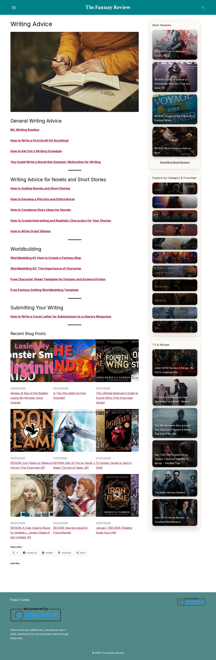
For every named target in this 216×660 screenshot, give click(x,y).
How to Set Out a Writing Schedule (36, 151)
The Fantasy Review (108, 7)
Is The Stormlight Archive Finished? (69, 395)
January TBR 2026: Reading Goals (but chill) (114, 530)
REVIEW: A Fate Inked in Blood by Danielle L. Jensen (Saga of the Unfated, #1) (30, 532)
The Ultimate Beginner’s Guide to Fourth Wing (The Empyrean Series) (117, 397)
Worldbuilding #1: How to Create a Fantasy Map (45, 258)
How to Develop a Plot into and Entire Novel (42, 199)
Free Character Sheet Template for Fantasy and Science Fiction (57, 279)
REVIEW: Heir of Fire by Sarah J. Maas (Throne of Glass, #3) (74, 465)
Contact (25, 599)
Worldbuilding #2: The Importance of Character (46, 268)
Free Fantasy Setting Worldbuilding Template (44, 290)
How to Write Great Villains (30, 231)
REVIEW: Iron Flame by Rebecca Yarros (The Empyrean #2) (31, 465)
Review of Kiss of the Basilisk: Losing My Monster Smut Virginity (29, 397)
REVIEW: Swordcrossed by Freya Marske (70, 530)
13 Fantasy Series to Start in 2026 (114, 465)
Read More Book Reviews (175, 162)
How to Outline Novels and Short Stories (40, 188)
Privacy (14, 599)
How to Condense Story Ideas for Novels (40, 210)
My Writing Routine (24, 129)
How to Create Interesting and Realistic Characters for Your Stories (60, 220)
